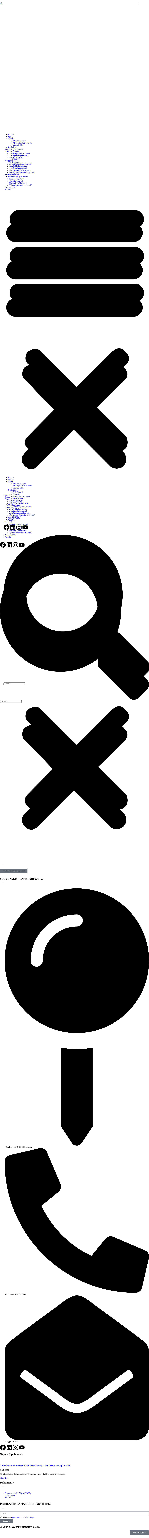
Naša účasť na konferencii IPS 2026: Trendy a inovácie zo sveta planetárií (35, 1465)
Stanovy (16, 160)
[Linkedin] (13, 527)
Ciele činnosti (18, 149)
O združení (12, 147)
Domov (11, 134)
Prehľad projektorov (20, 166)
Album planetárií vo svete (22, 143)
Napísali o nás (18, 158)
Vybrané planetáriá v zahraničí (24, 172)
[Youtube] (25, 527)
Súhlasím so (18, 1517)
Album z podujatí (19, 141)
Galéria (11, 139)
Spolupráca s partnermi (21, 153)
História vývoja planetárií (22, 164)
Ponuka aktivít (13, 174)
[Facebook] (6, 527)
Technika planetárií (20, 168)
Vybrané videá (18, 145)
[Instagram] (19, 527)
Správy (10, 137)
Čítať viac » (4, 1478)
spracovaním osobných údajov (23, 1517)
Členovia (16, 151)
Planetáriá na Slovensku (21, 170)
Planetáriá (11, 162)
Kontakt (11, 177)
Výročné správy (19, 155)
